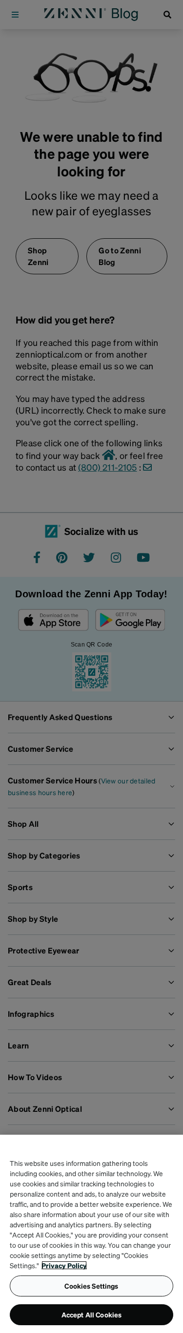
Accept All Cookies (91, 1314)
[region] (91, 1234)
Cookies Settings (91, 1285)
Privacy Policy (64, 1265)
